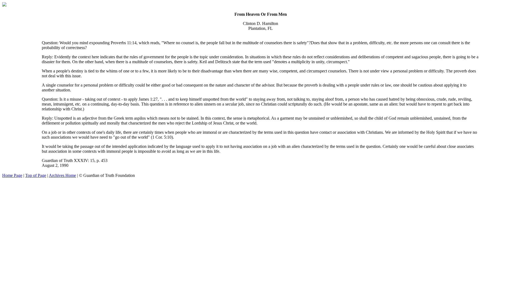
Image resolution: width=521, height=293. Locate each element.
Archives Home (62, 175)
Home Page (12, 175)
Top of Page (35, 175)
